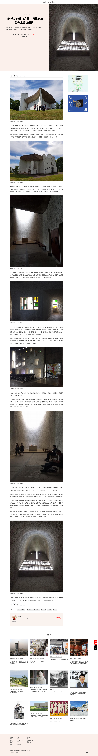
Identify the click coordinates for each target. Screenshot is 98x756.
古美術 (18, 737)
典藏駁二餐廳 (29, 741)
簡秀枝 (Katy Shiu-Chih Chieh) (21, 34)
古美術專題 (37, 658)
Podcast (18, 742)
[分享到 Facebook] (11, 75)
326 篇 (28, 618)
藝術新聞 (11, 740)
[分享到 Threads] (17, 75)
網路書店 (29, 737)
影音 (18, 741)
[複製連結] (24, 75)
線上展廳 (19, 744)
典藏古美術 (32, 658)
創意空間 (29, 742)
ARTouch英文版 (20, 740)
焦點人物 (71, 658)
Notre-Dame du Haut (33, 609)
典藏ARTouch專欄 (13, 658)
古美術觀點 (42, 658)
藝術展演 (75, 658)
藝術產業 (11, 741)
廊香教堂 (43, 609)
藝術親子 (19, 738)
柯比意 (49, 609)
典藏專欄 (11, 738)
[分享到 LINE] (14, 75)
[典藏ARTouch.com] (49, 2)
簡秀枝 (55, 609)
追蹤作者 (32, 34)
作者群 (11, 744)
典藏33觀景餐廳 (30, 740)
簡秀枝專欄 (60, 656)
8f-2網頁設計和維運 (14, 752)
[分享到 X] (21, 75)
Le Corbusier (21, 609)
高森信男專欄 (20, 658)
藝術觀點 (79, 658)
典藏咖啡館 (29, 738)
